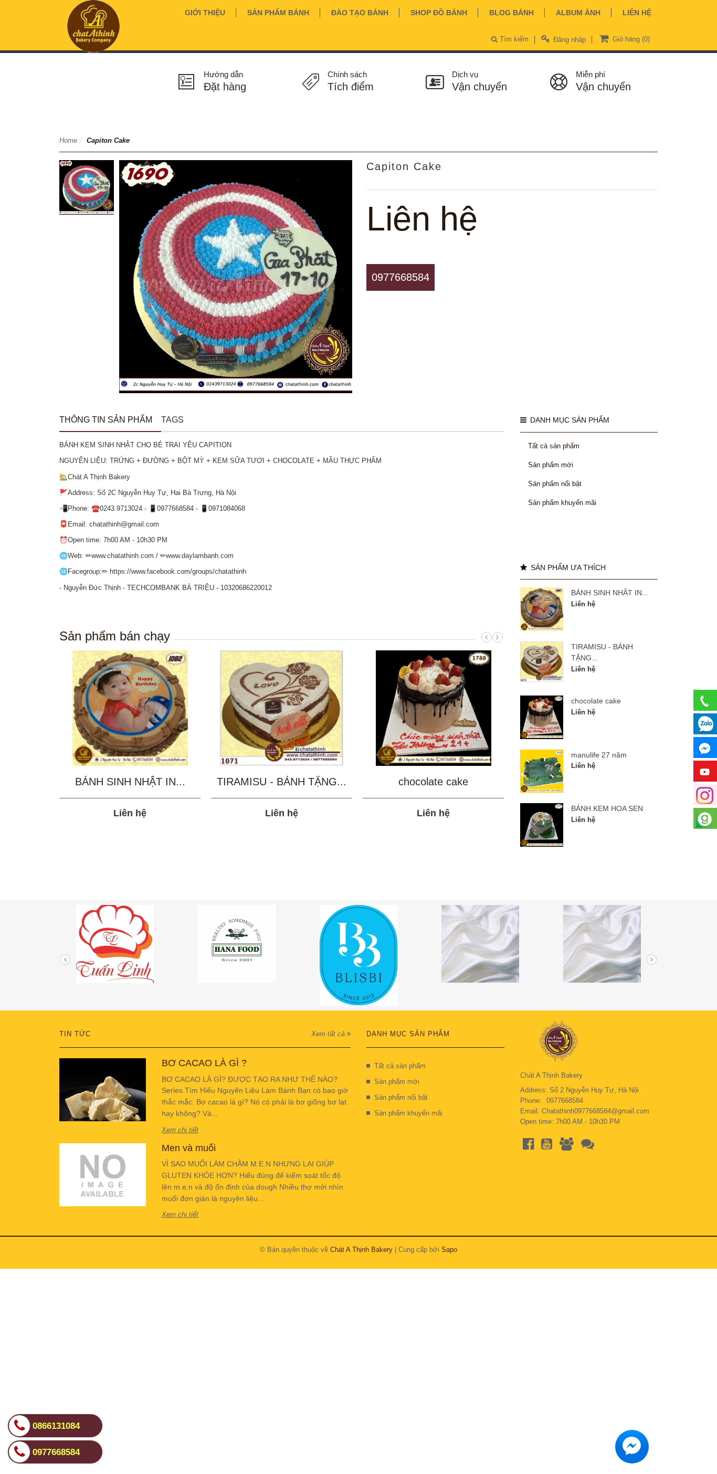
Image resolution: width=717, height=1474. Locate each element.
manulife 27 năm (599, 755)
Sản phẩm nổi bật (555, 484)
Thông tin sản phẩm (105, 419)
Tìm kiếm (513, 39)
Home (68, 140)
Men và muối (189, 1148)
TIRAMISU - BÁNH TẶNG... (281, 781)
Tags (172, 419)
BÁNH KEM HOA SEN (607, 808)
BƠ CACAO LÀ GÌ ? (204, 1063)
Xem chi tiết (180, 1130)
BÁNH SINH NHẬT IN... (130, 781)
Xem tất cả (329, 1034)
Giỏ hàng (630, 39)
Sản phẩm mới (550, 465)
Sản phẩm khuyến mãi (562, 503)
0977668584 (400, 277)
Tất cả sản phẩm (553, 446)
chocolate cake (433, 781)
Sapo (449, 1250)
